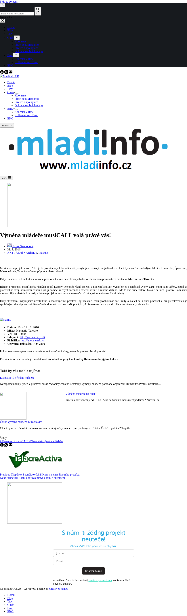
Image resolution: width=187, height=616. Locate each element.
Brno (10, 108)
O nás (10, 92)
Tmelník (35, 441)
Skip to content (8, 1)
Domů (11, 82)
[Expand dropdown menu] (17, 93)
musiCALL (21, 441)
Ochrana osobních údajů (29, 105)
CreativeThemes (58, 588)
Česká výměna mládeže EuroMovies (21, 421)
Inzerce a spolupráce (26, 102)
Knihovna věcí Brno (26, 115)
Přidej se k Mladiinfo (27, 98)
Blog (10, 85)
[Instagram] (6, 72)
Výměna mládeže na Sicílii (80, 393)
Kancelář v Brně (24, 111)
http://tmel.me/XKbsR (32, 337)
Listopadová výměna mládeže (17, 377)
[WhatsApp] (6, 445)
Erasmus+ (44, 252)
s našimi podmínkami (100, 580)
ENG (10, 118)
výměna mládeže (52, 441)
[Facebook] (2, 72)
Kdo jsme (20, 95)
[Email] (10, 72)
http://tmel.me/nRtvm (33, 340)
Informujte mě (93, 571)
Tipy (10, 88)
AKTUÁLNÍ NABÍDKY (22, 252)
